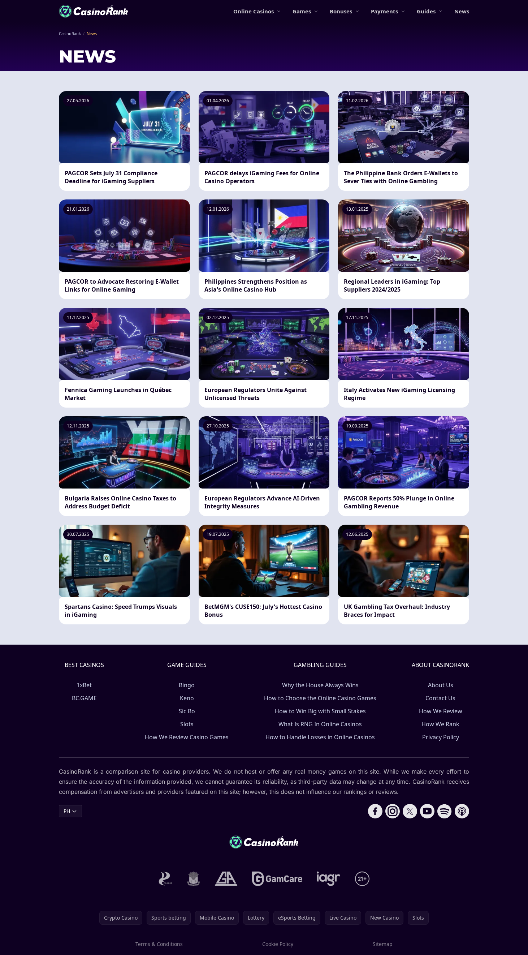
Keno (187, 698)
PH (67, 811)
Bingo (187, 685)
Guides (426, 11)
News (461, 11)
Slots (187, 724)
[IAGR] (329, 879)
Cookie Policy (277, 944)
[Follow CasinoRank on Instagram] (392, 811)
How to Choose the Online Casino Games (320, 698)
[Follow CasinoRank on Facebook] (375, 811)
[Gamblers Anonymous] (226, 879)
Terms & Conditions (159, 944)
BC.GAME (84, 698)
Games (302, 11)
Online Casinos (253, 11)
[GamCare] (277, 879)
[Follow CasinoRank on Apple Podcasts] (462, 811)
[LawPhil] (193, 879)
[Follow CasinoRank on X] (410, 811)
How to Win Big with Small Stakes (320, 711)
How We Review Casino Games (187, 737)
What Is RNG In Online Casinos (320, 724)
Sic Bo (187, 711)
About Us (440, 685)
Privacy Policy (440, 737)
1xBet (84, 685)
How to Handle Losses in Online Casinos (320, 737)
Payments (384, 11)
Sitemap (383, 944)
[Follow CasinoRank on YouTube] (427, 811)
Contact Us (440, 698)
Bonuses (341, 11)
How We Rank (440, 724)
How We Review (440, 711)
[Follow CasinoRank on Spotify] (444, 811)
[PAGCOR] (166, 879)
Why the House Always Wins (320, 685)
